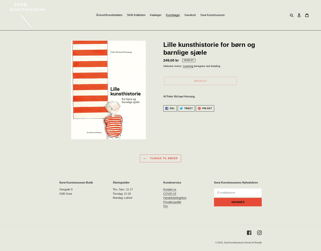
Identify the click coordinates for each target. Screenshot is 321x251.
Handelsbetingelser (175, 197)
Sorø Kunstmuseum (234, 242)
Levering (188, 66)
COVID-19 (169, 193)
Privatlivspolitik (172, 202)
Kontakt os (169, 189)
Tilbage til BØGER (163, 158)
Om (165, 206)
